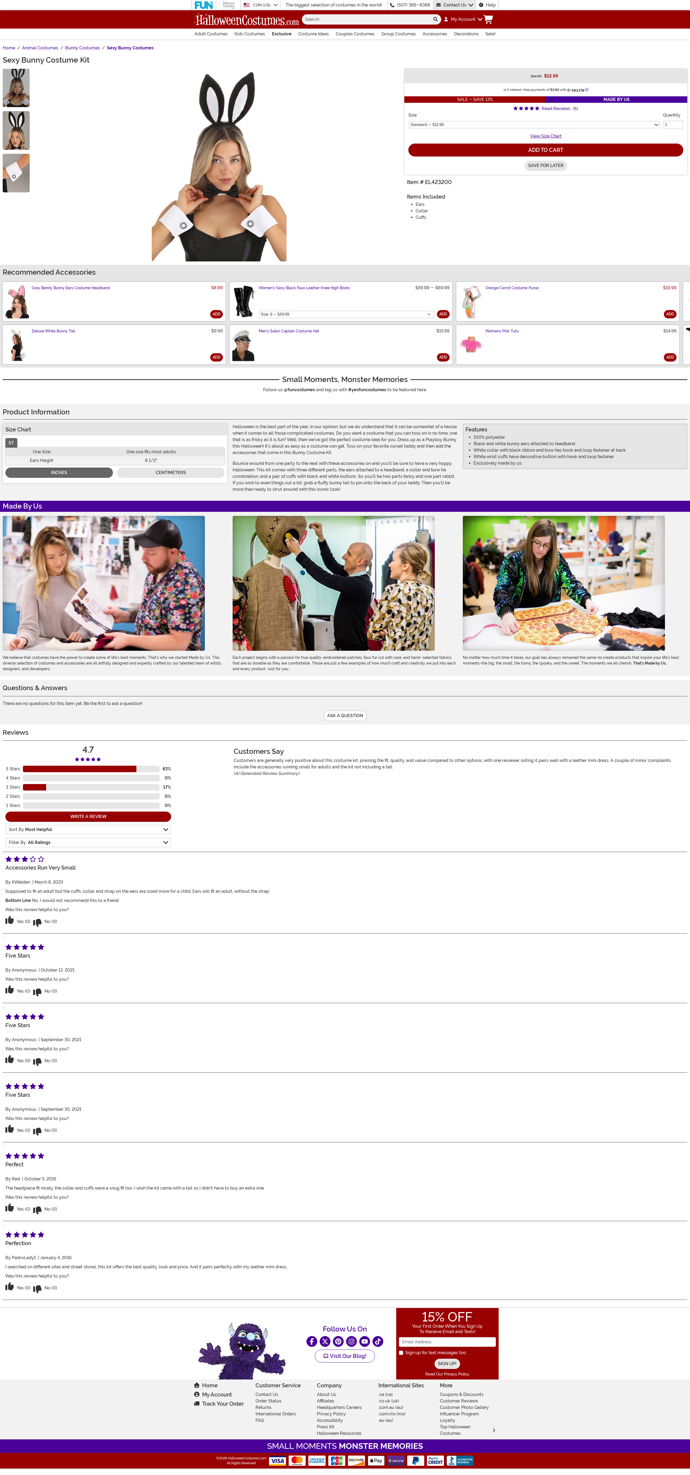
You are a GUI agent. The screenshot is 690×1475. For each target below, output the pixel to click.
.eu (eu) (385, 1420)
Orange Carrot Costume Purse (512, 288)
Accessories (435, 33)
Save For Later (546, 165)
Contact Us (454, 5)
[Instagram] (351, 1341)
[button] (463, 19)
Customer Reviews (459, 1401)
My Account (217, 1394)
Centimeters (171, 472)
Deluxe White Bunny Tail (53, 331)
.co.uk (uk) (388, 1401)
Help (491, 5)
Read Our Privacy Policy (447, 1374)
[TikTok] (377, 1341)
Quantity (672, 115)
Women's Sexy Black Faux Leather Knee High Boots (304, 288)
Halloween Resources (339, 1433)
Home (210, 1385)
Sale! (490, 33)
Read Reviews (556, 108)
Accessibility (330, 1420)
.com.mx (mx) (391, 1413)
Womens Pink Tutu (502, 331)
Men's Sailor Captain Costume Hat (289, 331)
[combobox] (366, 19)
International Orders (276, 1413)
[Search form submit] (435, 19)
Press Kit (325, 1426)
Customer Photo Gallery (464, 1407)
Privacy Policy (331, 1413)
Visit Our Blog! (348, 1356)
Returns (263, 1407)
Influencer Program (459, 1413)
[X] (325, 1341)
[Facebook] (311, 1341)
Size (412, 115)
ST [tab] (11, 442)
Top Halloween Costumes (455, 1430)
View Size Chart (546, 136)
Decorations (466, 33)
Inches (59, 472)
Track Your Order (223, 1404)
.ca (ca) (385, 1394)
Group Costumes (398, 33)
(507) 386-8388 (413, 5)
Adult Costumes (211, 33)
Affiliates (325, 1401)
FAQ (260, 1420)
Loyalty (447, 1420)
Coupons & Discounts (462, 1394)
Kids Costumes (249, 33)
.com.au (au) (390, 1407)
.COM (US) (261, 5)
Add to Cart (545, 150)
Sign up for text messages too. (436, 1352)
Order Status (268, 1401)
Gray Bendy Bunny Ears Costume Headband (71, 288)
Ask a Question (345, 715)
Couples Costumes (355, 33)
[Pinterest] (338, 1341)
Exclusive (282, 33)
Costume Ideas (313, 33)
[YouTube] (364, 1341)
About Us (326, 1394)
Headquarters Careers (339, 1407)
